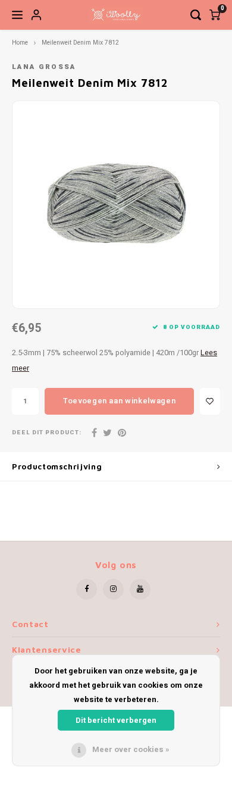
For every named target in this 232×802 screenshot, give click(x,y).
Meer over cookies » (131, 749)
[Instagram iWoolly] (113, 589)
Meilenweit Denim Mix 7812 (80, 42)
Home (20, 42)
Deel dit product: (46, 433)
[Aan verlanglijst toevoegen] (210, 401)
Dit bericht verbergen (116, 720)
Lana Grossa (44, 67)
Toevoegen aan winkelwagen (119, 400)
